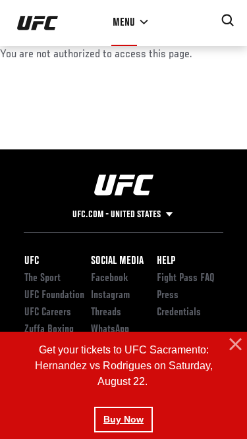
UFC (31, 261)
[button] (234, 345)
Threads (106, 313)
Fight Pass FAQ (186, 278)
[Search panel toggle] (228, 20)
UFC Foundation (54, 295)
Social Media (117, 261)
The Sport (42, 278)
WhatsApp (110, 330)
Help (166, 261)
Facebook (109, 278)
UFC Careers (47, 313)
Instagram (110, 295)
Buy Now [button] (123, 419)
